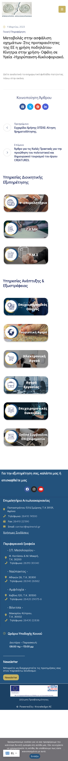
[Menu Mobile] (62, 9)
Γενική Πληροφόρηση (14, 31)
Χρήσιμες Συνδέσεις (16, 532)
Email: (24, 526)
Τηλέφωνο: (22, 516)
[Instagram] (34, 489)
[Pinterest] (38, 107)
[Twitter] (30, 107)
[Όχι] (64, 749)
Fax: (18, 521)
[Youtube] (41, 489)
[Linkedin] (45, 107)
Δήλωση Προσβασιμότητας (34, 699)
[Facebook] (22, 107)
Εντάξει (35, 756)
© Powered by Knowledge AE (34, 706)
